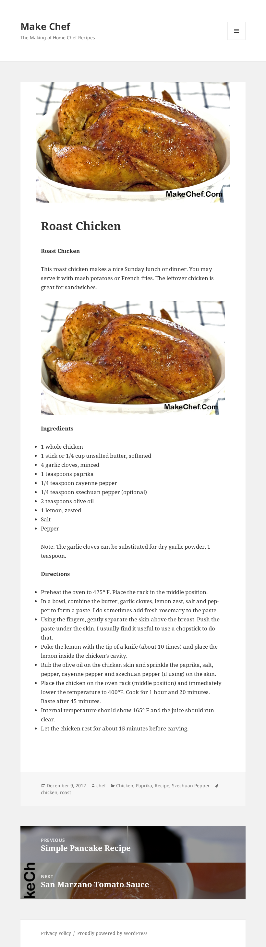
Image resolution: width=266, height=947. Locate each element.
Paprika (144, 785)
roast (65, 792)
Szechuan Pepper (191, 785)
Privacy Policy (56, 933)
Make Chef (45, 26)
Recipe (162, 785)
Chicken (124, 785)
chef (101, 785)
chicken (49, 792)
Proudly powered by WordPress (112, 933)
